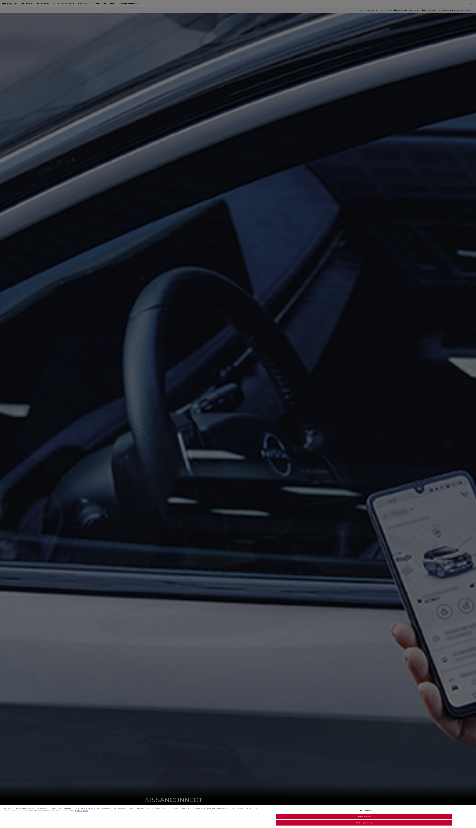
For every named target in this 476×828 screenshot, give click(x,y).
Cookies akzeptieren (364, 823)
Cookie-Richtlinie (81, 811)
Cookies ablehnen (364, 816)
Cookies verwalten (364, 810)
